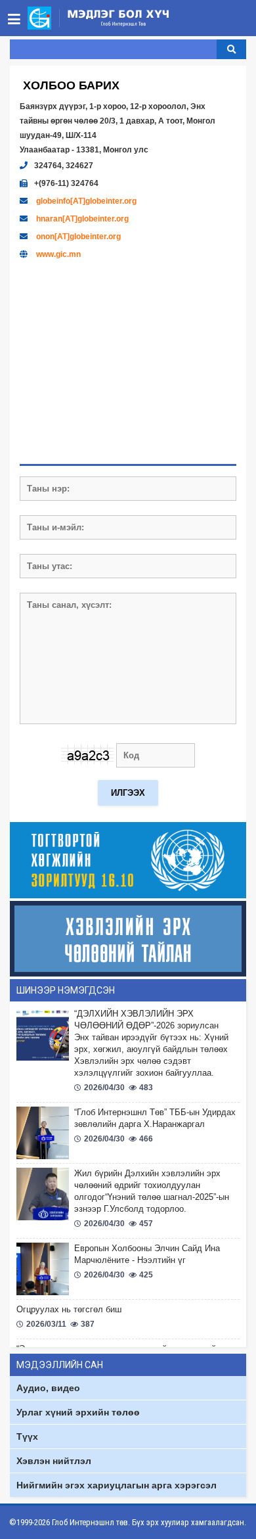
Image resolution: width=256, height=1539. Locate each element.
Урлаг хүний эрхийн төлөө (78, 1412)
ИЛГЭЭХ (128, 793)
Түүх (27, 1436)
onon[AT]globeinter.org (78, 236)
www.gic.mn (58, 254)
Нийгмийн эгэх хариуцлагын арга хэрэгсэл (116, 1485)
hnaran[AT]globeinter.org (82, 218)
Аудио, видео (48, 1388)
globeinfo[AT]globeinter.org (86, 201)
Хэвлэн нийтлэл (53, 1461)
